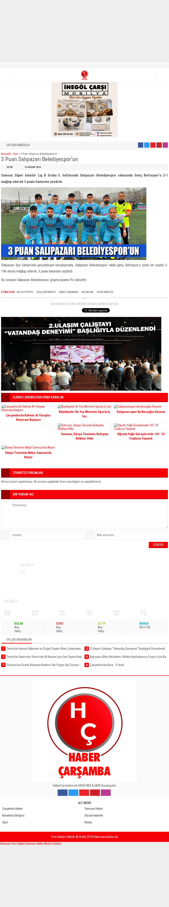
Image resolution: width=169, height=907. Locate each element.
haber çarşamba (68, 292)
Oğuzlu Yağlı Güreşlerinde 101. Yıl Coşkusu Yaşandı (141, 436)
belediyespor (25, 292)
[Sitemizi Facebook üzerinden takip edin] (140, 145)
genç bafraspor (45, 292)
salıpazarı (87, 292)
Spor (15, 153)
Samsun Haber (93, 808)
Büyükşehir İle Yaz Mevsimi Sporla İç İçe (84, 414)
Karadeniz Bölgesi (13, 815)
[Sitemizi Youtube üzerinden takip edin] (153, 145)
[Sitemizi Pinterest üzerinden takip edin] (159, 145)
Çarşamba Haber (12, 808)
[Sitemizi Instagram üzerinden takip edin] (165, 145)
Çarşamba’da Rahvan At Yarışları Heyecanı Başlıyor (28, 417)
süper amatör (105, 292)
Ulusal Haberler (93, 815)
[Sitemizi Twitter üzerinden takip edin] (146, 145)
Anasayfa (6, 153)
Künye (88, 822)
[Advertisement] (84, 31)
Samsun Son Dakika (13, 843)
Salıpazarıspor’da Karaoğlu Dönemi (140, 412)
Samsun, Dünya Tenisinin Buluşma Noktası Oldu (84, 436)
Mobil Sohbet (52, 843)
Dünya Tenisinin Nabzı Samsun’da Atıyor (28, 455)
